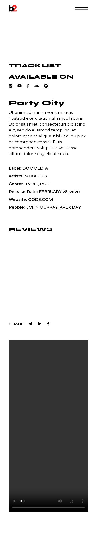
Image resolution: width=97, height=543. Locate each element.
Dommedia (35, 168)
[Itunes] (30, 86)
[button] (67, 299)
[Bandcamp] (48, 86)
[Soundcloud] (39, 86)
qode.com (40, 199)
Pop (44, 184)
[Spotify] (13, 86)
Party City (37, 103)
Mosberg (36, 176)
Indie (32, 184)
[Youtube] (22, 86)
